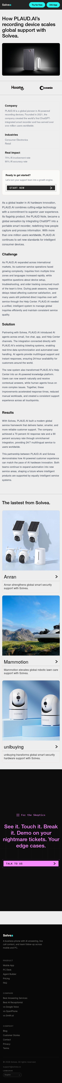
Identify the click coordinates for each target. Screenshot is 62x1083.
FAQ (5, 982)
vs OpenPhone (10, 1011)
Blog (5, 1031)
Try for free (37, 5)
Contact (7, 1039)
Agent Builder (9, 974)
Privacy (6, 1044)
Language (8, 1071)
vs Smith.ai (8, 1015)
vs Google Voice (11, 1006)
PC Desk (7, 969)
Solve (6, 4)
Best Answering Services (15, 998)
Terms (6, 1048)
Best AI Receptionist (13, 1002)
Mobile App (8, 965)
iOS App (53, 5)
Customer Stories (11, 1035)
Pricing (6, 978)
